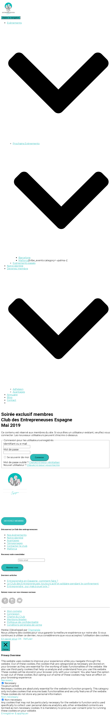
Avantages (19, 392)
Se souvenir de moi (18, 457)
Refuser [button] (28, 639)
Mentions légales (16, 619)
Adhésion (18, 389)
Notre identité (15, 266)
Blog (9, 397)
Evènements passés (24, 263)
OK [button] (19, 639)
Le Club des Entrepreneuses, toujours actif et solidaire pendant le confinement (53, 583)
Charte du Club (16, 616)
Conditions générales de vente (24, 625)
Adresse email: (9, 560)
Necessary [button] (7, 680)
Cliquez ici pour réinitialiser (44, 462)
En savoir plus (9, 639)
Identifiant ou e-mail (15, 443)
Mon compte (14, 611)
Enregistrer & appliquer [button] (14, 713)
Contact (11, 400)
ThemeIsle (34, 630)
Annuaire (12, 394)
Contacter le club (17, 546)
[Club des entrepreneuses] (8, 14)
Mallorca (23, 260)
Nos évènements (16, 535)
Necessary (10, 683)
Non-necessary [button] (9, 697)
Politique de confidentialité (22, 622)
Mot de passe (11, 449)
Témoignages (15, 543)
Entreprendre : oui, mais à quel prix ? (28, 586)
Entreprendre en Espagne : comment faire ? (32, 581)
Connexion (13, 614)
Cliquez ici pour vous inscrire (43, 465)
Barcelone (24, 257)
